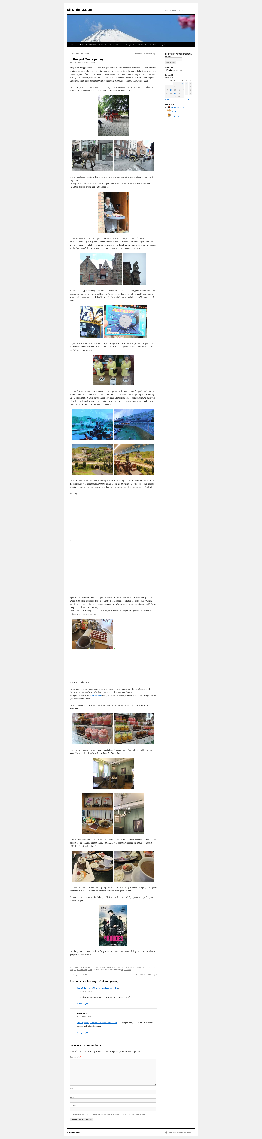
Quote (87, 1003)
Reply (79, 1003)
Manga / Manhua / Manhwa (136, 44)
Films (81, 44)
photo (90, 969)
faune (153, 967)
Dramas (73, 44)
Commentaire (75, 1057)
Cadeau (95, 967)
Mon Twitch (175, 112)
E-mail (72, 1097)
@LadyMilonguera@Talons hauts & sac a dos (97, 1022)
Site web (73, 1105)
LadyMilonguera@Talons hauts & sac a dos (97, 987)
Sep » (190, 99)
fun (75, 969)
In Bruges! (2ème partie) (80, 54)
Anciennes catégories (158, 44)
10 (183, 87)
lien (78, 969)
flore (71, 969)
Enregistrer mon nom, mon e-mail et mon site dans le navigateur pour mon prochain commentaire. (109, 1114)
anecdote (140, 967)
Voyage (114, 967)
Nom (72, 1088)
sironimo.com (80, 9)
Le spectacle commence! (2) (145, 54)
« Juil (167, 99)
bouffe (147, 967)
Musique (102, 44)
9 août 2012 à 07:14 (84, 1017)
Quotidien (107, 967)
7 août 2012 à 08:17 (84, 991)
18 (186, 90)
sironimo (92, 63)
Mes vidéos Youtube (177, 107)
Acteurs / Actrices (115, 44)
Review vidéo (91, 44)
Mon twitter (175, 116)
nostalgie (83, 969)
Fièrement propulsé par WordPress (179, 1132)
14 (171, 90)
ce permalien (126, 969)
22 (175, 93)
